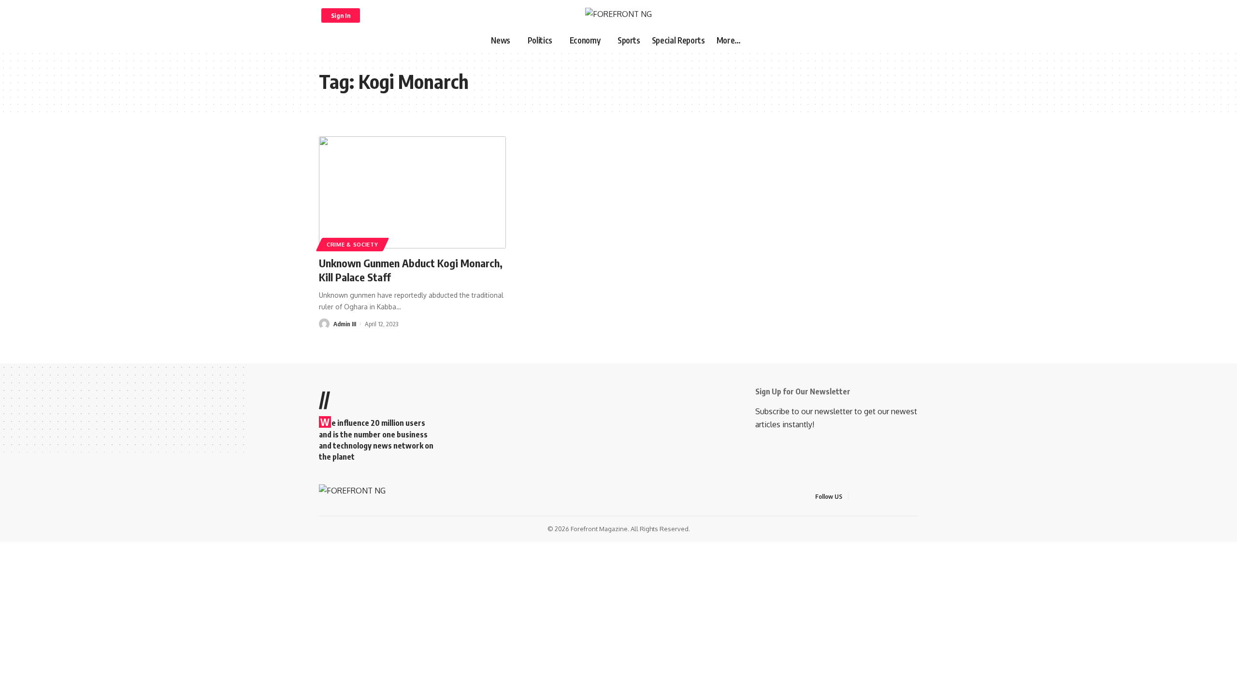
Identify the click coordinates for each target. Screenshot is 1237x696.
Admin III (344, 324)
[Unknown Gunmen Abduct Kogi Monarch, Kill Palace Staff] (412, 192)
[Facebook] (857, 496)
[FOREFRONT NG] (618, 15)
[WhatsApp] (915, 496)
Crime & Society (352, 244)
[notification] (894, 15)
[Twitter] (869, 496)
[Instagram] (892, 496)
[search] (907, 15)
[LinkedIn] (903, 496)
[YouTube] (880, 496)
